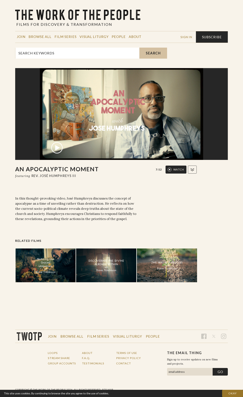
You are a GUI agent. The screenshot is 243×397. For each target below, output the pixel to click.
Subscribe (212, 37)
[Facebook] (204, 336)
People (119, 37)
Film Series (65, 37)
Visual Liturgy (94, 37)
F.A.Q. (86, 358)
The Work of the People (29, 336)
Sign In (186, 37)
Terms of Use (126, 353)
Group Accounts (62, 363)
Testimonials (93, 363)
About (135, 37)
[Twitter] (213, 336)
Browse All (39, 37)
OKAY (232, 393)
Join (21, 37)
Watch (178, 169)
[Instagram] (223, 336)
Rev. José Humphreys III (53, 176)
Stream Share (59, 358)
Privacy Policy (128, 358)
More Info (116, 393)
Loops (53, 353)
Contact (123, 363)
